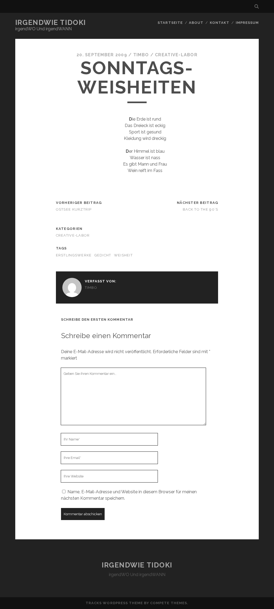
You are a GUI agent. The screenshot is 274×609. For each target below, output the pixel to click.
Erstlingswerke (74, 255)
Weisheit (123, 255)
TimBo (141, 54)
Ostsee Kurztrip (74, 209)
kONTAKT (219, 23)
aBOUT (196, 23)
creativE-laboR (176, 54)
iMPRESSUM (247, 23)
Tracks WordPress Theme (114, 603)
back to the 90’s (200, 209)
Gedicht (102, 255)
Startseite (170, 23)
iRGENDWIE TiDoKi (50, 22)
